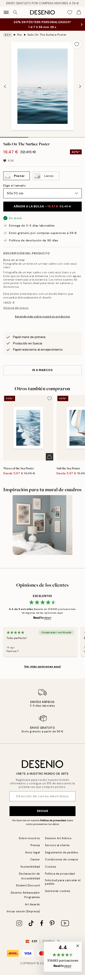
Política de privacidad (53, 820)
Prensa (35, 845)
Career (35, 859)
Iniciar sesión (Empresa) (23, 911)
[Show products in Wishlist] (69, 12)
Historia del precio (16, 308)
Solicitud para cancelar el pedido (63, 882)
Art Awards (32, 904)
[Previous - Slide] (5, 86)
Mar (19, 34)
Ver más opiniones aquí (42, 666)
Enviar (42, 811)
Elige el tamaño (14, 185)
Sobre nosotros (29, 838)
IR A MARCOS (42, 370)
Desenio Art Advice (58, 838)
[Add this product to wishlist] (77, 44)
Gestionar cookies (57, 891)
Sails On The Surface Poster (47, 34)
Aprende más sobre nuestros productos (42, 316)
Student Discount (28, 885)
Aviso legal (32, 852)
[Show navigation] (6, 12)
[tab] (14, 135)
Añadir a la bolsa (42, 206)
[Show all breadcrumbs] (7, 35)
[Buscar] (15, 12)
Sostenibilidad (30, 866)
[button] (63, 957)
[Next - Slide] (80, 86)
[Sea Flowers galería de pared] (42, 525)
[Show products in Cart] (78, 12)
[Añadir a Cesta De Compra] (49, 456)
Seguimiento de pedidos (61, 852)
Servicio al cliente (57, 845)
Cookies (50, 866)
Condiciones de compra (61, 859)
